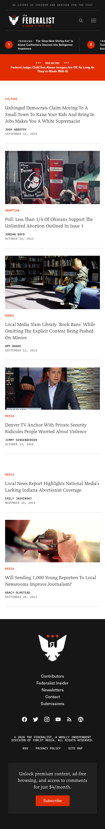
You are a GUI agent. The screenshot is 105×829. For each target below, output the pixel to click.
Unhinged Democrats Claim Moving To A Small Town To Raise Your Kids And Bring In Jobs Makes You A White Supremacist (50, 114)
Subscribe (52, 800)
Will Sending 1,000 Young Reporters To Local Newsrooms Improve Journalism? (50, 581)
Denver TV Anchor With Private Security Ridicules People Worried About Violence (45, 428)
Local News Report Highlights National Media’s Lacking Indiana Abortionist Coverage (52, 487)
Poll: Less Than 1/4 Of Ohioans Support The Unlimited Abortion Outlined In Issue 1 (49, 223)
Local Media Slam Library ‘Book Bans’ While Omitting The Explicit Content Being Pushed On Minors (50, 331)
